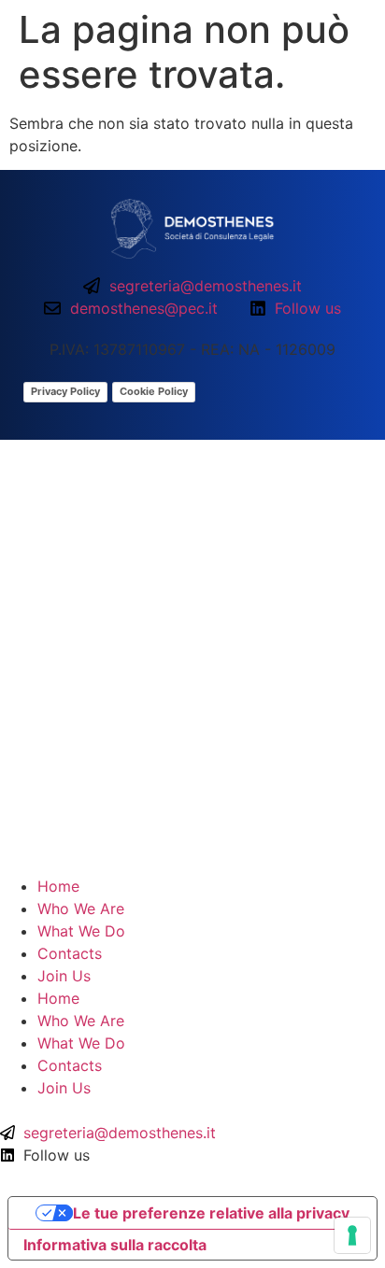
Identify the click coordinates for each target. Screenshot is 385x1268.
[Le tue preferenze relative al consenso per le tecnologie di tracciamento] (352, 1235)
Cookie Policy (154, 391)
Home (58, 886)
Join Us (64, 975)
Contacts (69, 953)
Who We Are (80, 908)
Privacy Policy (65, 391)
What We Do (81, 931)
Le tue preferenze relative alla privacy (211, 1213)
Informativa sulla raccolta (115, 1244)
